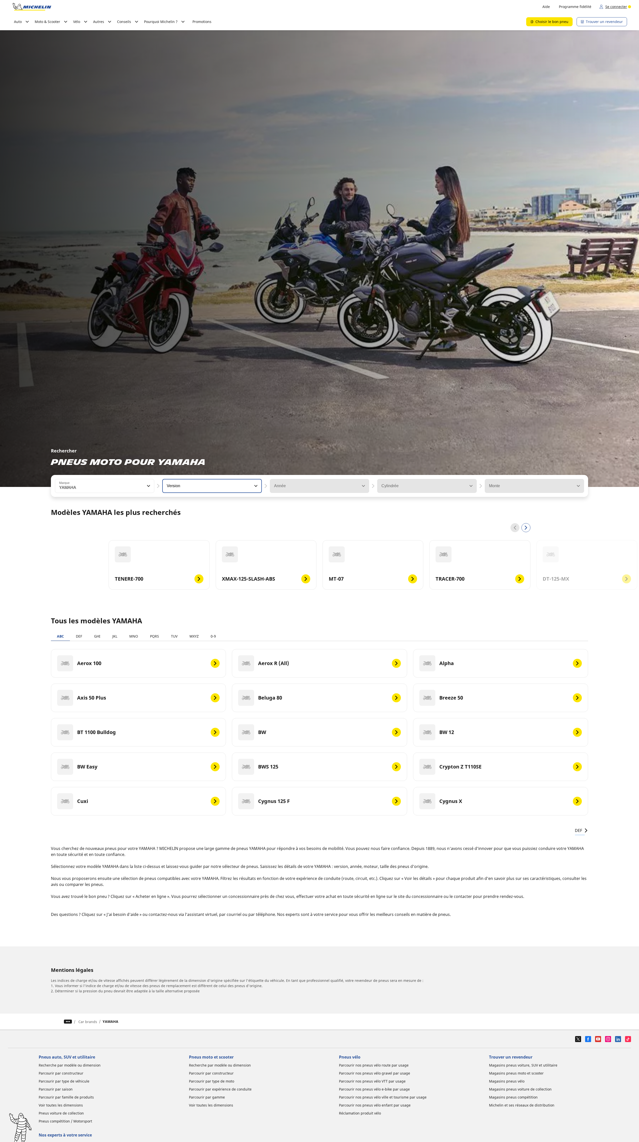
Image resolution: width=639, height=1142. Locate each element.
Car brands (87, 1021)
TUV (174, 636)
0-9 (213, 636)
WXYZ (194, 636)
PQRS (154, 636)
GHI (97, 636)
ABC (60, 636)
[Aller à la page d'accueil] (32, 6)
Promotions (201, 21)
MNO (133, 636)
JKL (114, 636)
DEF (79, 636)
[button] (148, 485)
